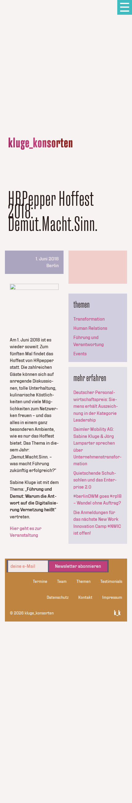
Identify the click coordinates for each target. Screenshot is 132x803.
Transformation (89, 319)
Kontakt (85, 597)
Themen (83, 581)
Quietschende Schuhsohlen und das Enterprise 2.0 (95, 480)
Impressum (112, 597)
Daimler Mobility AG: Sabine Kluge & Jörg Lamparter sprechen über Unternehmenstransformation (97, 446)
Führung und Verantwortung (88, 341)
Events (80, 353)
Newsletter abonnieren (78, 566)
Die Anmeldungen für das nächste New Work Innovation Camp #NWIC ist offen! (97, 523)
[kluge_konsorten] (40, 144)
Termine (40, 581)
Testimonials (111, 581)
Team (62, 581)
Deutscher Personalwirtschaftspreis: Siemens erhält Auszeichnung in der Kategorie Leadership (95, 406)
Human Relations (90, 328)
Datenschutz (57, 597)
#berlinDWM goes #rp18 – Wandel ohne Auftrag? (97, 499)
